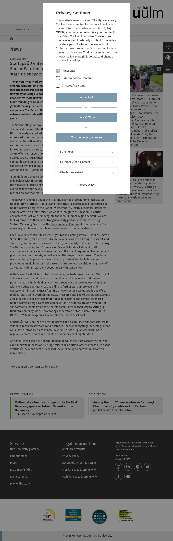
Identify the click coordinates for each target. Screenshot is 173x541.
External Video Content (77, 78)
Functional (68, 70)
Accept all (86, 97)
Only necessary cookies (86, 137)
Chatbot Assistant (73, 85)
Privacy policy (86, 184)
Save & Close (86, 117)
